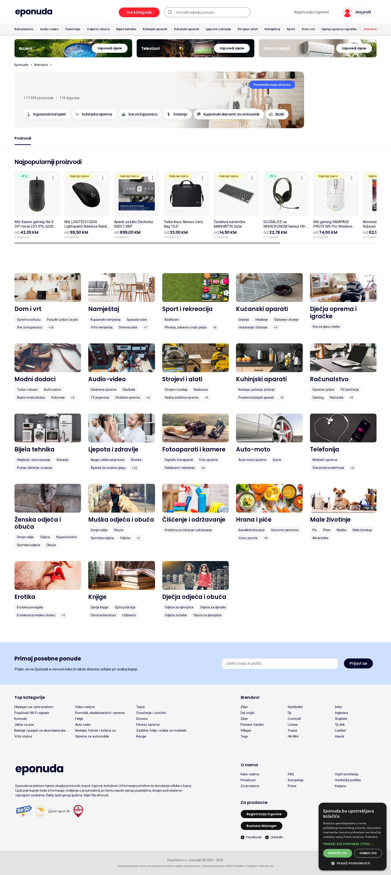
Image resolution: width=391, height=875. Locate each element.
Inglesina (341, 713)
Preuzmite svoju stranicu (272, 85)
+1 (138, 538)
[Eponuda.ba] (33, 12)
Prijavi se (358, 663)
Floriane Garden (252, 725)
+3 (275, 327)
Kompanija (295, 780)
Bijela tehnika (126, 29)
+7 (145, 327)
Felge (79, 719)
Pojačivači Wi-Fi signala (31, 713)
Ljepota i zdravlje (218, 29)
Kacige (141, 736)
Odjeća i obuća (98, 29)
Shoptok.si (240, 866)
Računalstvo (23, 29)
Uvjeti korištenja (346, 774)
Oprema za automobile (92, 736)
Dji (289, 713)
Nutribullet (295, 707)
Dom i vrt (308, 29)
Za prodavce (250, 786)
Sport (291, 29)
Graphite (341, 719)
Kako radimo (250, 774)
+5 (206, 397)
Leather (340, 730)
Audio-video (49, 29)
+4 (148, 397)
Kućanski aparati (186, 29)
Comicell (294, 719)
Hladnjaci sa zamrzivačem (33, 707)
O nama (249, 765)
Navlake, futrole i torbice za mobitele (95, 730)
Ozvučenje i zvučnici (151, 713)
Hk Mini (293, 736)
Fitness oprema (148, 725)
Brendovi (41, 65)
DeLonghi (247, 713)
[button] (352, 843)
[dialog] (352, 836)
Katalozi (370, 29)
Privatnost (248, 780)
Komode (20, 719)
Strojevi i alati (248, 29)
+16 (50, 327)
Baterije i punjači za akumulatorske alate (40, 730)
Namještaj (272, 29)
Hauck (339, 736)
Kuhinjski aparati (155, 29)
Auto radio (83, 725)
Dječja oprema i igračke (339, 29)
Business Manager (261, 826)
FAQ (291, 774)
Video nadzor (85, 707)
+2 (352, 468)
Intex (338, 707)
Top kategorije (29, 697)
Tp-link (340, 725)
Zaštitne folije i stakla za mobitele (161, 730)
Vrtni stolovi (23, 736)
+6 (351, 397)
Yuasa (292, 730)
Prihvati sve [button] (337, 853)
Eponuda (21, 65)
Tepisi (140, 707)
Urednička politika (348, 780)
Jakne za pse (24, 725)
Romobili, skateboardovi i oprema (100, 713)
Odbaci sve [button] (368, 853)
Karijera (340, 786)
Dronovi (142, 719)
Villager (246, 730)
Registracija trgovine (311, 12)
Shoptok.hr (252, 866)
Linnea (293, 725)
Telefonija (72, 29)
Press (292, 786)
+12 (134, 468)
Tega (244, 736)
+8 (214, 327)
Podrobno (371, 837)
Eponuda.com (266, 866)
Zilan (244, 707)
